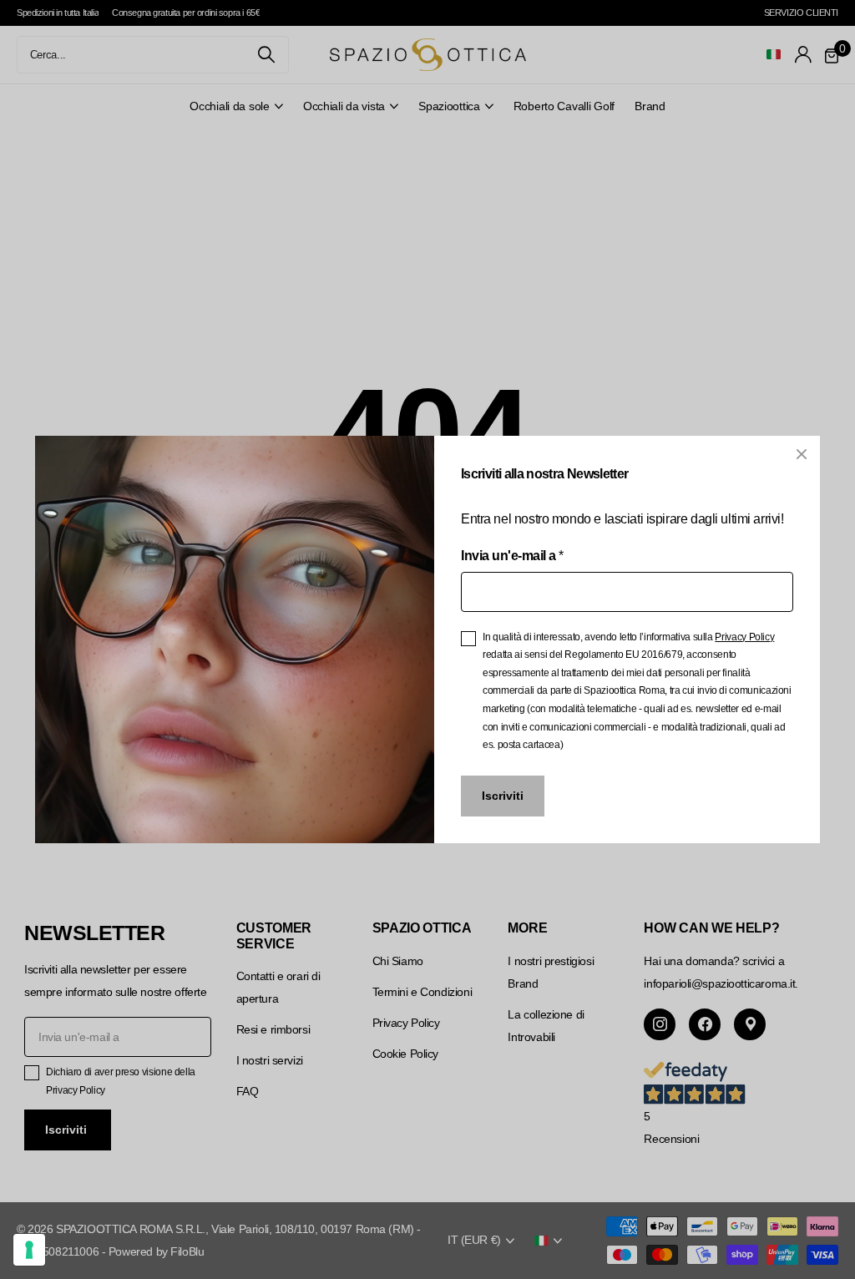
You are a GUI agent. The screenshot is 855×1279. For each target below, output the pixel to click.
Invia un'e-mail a (512, 556)
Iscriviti (503, 795)
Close (801, 454)
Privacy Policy (744, 637)
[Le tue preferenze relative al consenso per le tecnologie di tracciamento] (29, 1250)
